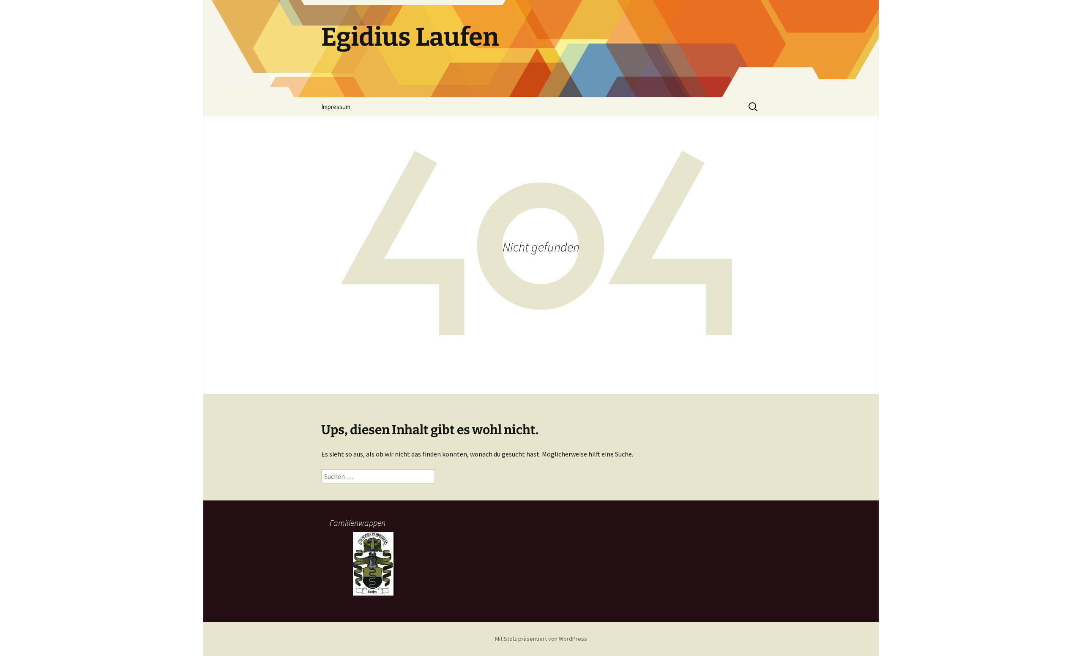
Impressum (335, 107)
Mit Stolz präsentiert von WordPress (541, 638)
